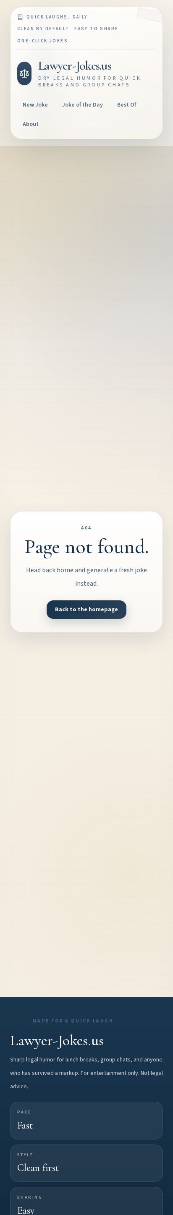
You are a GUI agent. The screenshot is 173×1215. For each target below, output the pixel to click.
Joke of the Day (82, 105)
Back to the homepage (86, 609)
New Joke (35, 105)
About (31, 124)
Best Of (126, 105)
